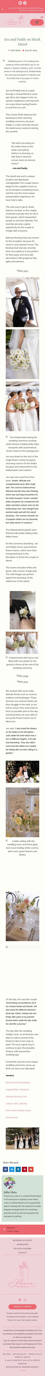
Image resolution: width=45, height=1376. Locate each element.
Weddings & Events (22, 1240)
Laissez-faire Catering (16, 1103)
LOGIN (23, 1370)
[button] (42, 17)
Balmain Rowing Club (16, 1096)
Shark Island (12, 1117)
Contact (22, 1253)
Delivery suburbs (22, 1249)
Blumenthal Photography (18, 1082)
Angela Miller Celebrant (17, 1089)
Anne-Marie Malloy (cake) (18, 1110)
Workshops (22, 1244)
